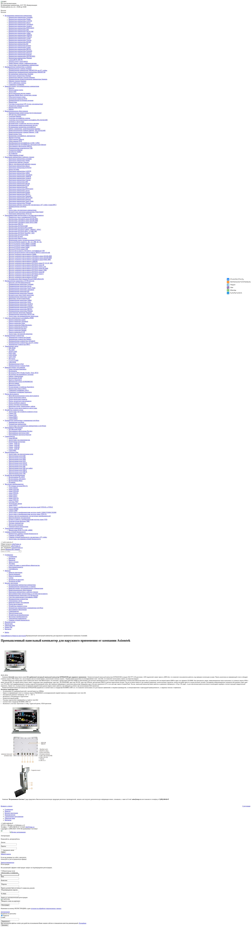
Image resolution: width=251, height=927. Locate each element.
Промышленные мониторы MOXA (20, 309)
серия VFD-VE (14, 498)
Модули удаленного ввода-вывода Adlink (22, 254)
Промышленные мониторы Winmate (21, 311)
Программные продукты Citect (19, 433)
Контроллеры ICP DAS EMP (18, 226)
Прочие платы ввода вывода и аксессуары (23, 408)
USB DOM (12, 362)
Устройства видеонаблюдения (15, 475)
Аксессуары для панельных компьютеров (22, 210)
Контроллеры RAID (15, 378)
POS (10, 208)
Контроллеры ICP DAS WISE (18, 235)
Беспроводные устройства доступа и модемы (24, 123)
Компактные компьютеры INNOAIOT (21, 28)
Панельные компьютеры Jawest (19, 190)
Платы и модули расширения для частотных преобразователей (30, 516)
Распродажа (9, 624)
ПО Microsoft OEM (15, 429)
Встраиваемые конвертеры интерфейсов (22, 127)
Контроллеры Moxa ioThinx (18, 238)
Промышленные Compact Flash (19, 365)
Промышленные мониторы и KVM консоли (19, 281)
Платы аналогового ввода (17, 397)
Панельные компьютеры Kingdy (19, 192)
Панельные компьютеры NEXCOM (20, 198)
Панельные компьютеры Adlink (19, 173)
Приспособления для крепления (19, 518)
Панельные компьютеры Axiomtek (20, 159)
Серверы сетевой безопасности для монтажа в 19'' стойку (28, 537)
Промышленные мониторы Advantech (21, 289)
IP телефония (13, 153)
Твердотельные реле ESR (17, 456)
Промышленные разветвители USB (20, 148)
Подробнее (82, 923)
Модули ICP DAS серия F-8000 (19, 247)
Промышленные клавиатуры (14, 335)
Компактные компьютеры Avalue (20, 38)
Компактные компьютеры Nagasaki (20, 51)
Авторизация (5, 912)
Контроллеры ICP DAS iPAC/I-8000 (20, 228)
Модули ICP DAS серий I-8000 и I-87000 (22, 243)
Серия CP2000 (13, 509)
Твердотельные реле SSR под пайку (21, 468)
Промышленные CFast (16, 364)
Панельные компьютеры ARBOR (20, 176)
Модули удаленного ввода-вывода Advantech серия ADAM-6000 (30, 258)
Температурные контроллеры (18, 526)
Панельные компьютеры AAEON (20, 171)
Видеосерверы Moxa (15, 480)
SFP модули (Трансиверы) (17, 114)
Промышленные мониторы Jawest (20, 286)
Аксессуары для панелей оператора (20, 334)
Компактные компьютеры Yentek (20, 19)
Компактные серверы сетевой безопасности (23, 533)
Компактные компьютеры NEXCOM (21, 31)
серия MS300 (13, 438)
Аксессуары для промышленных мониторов (23, 316)
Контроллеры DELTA (16, 224)
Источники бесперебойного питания (21, 374)
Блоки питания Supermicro (17, 369)
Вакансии (12, 560)
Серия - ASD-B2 (14, 445)
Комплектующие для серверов (15, 367)
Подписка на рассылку (16, 579)
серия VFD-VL (14, 500)
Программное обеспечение (14, 427)
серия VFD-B (13, 487)
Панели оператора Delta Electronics (20, 325)
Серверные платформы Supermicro (20, 392)
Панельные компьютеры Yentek (19, 160)
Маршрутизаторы (14, 137)
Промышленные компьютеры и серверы (18, 67)
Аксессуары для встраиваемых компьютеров (24, 65)
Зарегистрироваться (7, 862)
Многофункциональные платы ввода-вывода (24, 396)
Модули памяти (14, 383)
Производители (10, 622)
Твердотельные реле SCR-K (18, 465)
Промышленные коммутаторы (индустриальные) (25, 113)
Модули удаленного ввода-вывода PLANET (23, 275)
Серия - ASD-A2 (14, 443)
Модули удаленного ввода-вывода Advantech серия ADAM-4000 (30, 256)
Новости (7, 571)
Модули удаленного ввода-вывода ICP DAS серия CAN (27, 266)
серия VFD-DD (14, 489)
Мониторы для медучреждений (19, 298)
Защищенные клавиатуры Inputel (20, 337)
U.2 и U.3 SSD (13, 360)
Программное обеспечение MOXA (20, 146)
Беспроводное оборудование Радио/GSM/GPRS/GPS (26, 279)
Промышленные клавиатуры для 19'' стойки (23, 343)
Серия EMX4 (13, 419)
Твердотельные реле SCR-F (18, 463)
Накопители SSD (14, 385)
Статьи (11, 578)
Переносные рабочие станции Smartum (22, 77)
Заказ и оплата (13, 562)
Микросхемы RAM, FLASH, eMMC (21, 530)
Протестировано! (14, 574)
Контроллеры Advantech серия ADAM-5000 (23, 221)
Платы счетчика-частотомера (18, 404)
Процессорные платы (16, 90)
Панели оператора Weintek (17, 330)
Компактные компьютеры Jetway (20, 22)
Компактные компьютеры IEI (18, 44)
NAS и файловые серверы (17, 83)
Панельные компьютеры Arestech (20, 178)
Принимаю (5, 925)
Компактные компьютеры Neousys (20, 53)
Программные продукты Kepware (20, 434)
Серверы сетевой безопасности (15, 532)
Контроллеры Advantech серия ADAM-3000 (23, 219)
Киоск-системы (14, 169)
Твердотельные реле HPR (17, 459)
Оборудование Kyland (16, 155)
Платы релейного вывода (17, 403)
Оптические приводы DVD (18, 99)
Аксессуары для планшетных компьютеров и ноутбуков (27, 426)
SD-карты (12, 358)
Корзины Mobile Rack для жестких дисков (23, 95)
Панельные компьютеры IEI (18, 187)
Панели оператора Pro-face (17, 328)
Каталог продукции (11, 583)
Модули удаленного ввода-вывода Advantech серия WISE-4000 (30, 259)
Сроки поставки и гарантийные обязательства (24, 565)
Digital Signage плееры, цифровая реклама (23, 63)
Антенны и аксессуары (16, 121)
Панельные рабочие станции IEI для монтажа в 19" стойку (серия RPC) (32, 205)
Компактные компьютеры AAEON (20, 21)
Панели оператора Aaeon (17, 320)
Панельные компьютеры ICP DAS (20, 167)
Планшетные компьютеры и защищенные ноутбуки (22, 420)
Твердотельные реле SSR (17, 466)
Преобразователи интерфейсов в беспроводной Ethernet (27, 144)
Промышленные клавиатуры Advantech (22, 341)
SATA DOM (13, 355)
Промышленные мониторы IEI (19, 291)
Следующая (246, 806)
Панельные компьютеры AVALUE (20, 213)
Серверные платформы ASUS (19, 390)
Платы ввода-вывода (12, 394)
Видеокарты (13, 371)
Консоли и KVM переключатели (19, 282)
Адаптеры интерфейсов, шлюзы (19, 118)
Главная (3, 636)
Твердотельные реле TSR (17, 473)
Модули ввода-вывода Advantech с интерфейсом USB (27, 251)
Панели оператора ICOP (17, 332)
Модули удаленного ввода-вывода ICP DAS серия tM (26, 272)
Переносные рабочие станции (19, 162)
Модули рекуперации (16, 525)
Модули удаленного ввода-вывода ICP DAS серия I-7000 (28, 270)
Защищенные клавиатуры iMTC (19, 344)
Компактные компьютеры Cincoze (20, 40)
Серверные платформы (16, 84)
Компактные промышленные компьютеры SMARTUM (27, 72)
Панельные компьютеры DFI (18, 182)
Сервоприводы (10, 436)
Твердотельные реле (11, 452)
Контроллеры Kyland (16, 236)
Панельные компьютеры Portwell (20, 199)
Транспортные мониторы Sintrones (20, 312)
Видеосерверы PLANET (17, 477)
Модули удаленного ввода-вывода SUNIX (23, 277)
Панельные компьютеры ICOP (19, 185)
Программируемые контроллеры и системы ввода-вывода (24, 215)
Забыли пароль (6, 854)
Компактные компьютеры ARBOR (20, 35)
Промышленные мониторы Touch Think (22, 288)
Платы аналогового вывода (18, 399)
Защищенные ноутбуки (16, 422)
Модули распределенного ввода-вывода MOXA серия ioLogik (29, 252)
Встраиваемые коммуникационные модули (23, 125)
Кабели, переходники (16, 376)
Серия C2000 (13, 510)
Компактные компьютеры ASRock (20, 37)
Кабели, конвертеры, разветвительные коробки (24, 129)
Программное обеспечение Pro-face (20, 431)
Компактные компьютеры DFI (19, 30)
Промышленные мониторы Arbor (20, 302)
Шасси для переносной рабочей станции (22, 164)
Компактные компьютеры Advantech (21, 24)
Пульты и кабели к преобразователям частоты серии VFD (28, 519)
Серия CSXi (13, 415)
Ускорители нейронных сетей (18, 106)
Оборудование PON (15, 141)
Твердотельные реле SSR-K (18, 472)
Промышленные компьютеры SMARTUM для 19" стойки (28, 70)
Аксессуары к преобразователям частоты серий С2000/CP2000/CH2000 (32, 512)
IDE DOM (12, 348)
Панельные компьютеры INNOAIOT (21, 189)
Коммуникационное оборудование (16, 111)
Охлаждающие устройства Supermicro (21, 387)
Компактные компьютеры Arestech (20, 26)
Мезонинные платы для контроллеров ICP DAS (24, 240)
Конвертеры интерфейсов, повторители (22, 136)
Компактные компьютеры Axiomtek (20, 17)
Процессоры (13, 102)
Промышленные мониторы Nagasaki (21, 293)
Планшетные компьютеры (17, 424)
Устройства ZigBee (15, 152)
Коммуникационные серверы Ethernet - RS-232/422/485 (27, 130)
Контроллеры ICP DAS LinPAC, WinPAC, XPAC (25, 229)
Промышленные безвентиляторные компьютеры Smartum (28, 79)
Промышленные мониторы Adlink (20, 300)
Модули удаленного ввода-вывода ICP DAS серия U (26, 274)
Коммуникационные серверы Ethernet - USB (23, 132)
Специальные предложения (14, 816)
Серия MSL (12, 450)
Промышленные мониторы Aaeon (20, 297)
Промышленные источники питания (21, 100)
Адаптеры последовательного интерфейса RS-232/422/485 (28, 120)
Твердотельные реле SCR (17, 461)
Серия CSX (12, 413)
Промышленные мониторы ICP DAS (21, 307)
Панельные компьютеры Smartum (20, 76)
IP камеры (12, 482)
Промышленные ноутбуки (17, 206)
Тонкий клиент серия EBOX (18, 61)
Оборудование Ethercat (16, 139)
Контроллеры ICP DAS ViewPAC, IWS (21, 233)
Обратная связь (10, 625)
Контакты (12, 558)
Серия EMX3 (13, 417)
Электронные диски (11, 346)
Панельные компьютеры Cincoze (19, 180)
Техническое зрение (15, 503)
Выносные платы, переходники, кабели (22, 406)
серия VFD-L (13, 496)
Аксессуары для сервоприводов (19, 440)
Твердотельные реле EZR (17, 457)
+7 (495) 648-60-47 (7, 542)
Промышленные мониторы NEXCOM (21, 314)
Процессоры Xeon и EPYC (18, 388)
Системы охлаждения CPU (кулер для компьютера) (26, 104)
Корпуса (11, 88)
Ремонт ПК (8, 627)
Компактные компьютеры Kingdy (20, 45)
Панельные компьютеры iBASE (19, 183)
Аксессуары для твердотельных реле (21, 454)
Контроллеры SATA (15, 107)
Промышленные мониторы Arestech (21, 304)
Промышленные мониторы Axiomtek (21, 284)
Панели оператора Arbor (17, 323)
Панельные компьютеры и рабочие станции (19, 157)
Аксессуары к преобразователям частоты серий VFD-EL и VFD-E (31, 507)
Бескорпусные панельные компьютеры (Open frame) (26, 212)
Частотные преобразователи (14, 484)
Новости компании (15, 576)
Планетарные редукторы (17, 442)
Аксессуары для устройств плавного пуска (23, 411)
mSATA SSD (13, 351)
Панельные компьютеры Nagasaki (20, 196)
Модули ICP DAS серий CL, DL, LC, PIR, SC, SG (25, 242)
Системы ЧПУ (13, 502)
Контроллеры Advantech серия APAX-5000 (23, 222)
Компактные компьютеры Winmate (20, 58)
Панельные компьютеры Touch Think (21, 201)
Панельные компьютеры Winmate (20, 203)
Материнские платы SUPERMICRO (21, 381)
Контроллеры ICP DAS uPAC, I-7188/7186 (23, 231)
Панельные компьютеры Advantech (20, 175)
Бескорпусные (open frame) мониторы (21, 295)
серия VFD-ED (14, 491)
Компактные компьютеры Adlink (20, 33)
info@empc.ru (16, 544)
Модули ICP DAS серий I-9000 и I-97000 (22, 245)
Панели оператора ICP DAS (18, 327)
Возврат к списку (6, 806)
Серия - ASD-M (14, 449)
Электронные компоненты (14, 528)
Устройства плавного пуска (14, 410)
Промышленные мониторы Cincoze (20, 305)
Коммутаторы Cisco (15, 134)
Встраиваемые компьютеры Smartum (21, 74)
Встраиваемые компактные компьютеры (18, 15)
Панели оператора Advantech (18, 321)
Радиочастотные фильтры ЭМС (19, 521)
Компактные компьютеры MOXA (20, 49)
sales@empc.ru (15, 546)
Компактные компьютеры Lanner (20, 47)
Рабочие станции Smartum (17, 81)
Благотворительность (16, 567)
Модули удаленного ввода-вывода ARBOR (23, 261)
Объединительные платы (17, 97)
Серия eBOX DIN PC (16, 60)
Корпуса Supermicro (15, 380)
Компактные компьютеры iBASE (20, 42)
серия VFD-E (13, 505)
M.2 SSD (12, 350)
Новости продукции (15, 572)
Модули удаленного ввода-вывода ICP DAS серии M (26, 265)
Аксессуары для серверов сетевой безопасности (25, 539)
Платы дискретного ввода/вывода (20, 401)
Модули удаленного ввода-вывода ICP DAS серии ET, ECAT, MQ (31, 263)
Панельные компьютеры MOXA (19, 194)
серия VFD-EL (13, 493)
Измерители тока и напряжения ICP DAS (22, 217)
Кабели (11, 109)
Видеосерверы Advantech (17, 479)
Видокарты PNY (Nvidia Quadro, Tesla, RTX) (23, 373)
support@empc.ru (17, 547)
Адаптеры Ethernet (15, 116)
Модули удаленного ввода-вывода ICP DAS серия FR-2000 (28, 268)
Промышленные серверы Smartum (20, 68)
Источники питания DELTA (18, 486)
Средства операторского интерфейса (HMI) (19, 318)
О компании (9, 555)
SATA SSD (12, 357)
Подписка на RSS (14, 581)
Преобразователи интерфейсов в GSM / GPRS (24, 143)
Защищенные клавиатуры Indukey (20, 339)
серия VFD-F (13, 495)
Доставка (12, 563)
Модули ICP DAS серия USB (18, 249)
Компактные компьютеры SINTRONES (22, 56)
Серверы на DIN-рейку (16, 535)
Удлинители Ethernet (15, 150)
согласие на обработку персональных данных (46, 908)
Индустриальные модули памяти (20, 93)
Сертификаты (13, 569)
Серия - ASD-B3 (14, 447)
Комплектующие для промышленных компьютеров (22, 86)
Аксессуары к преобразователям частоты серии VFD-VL (28, 514)
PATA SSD (12, 353)
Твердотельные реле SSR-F (18, 470)
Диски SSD (12, 91)
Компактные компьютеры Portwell (20, 54)
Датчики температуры (16, 523)
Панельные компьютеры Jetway (19, 166)
